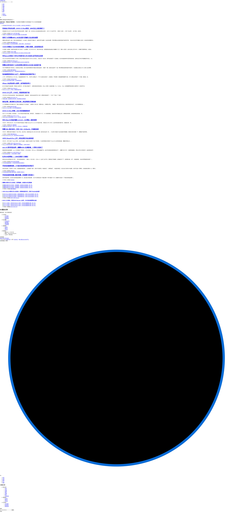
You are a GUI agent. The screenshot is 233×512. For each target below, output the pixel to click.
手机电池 (12, 79)
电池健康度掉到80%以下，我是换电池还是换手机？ (19, 74)
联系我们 (7, 217)
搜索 (3, 480)
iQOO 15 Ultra (16, 115)
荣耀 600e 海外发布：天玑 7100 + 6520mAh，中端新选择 (20, 129)
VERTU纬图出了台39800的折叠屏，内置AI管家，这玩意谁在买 (22, 46)
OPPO (11, 143)
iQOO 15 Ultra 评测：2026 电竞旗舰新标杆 (16, 111)
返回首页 (2, 23)
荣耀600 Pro (15, 42)
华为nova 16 (18, 152)
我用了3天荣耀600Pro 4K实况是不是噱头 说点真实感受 (20, 37)
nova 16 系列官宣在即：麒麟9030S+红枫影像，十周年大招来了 (22, 147)
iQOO (11, 33)
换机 (16, 106)
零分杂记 (7, 238)
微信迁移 (12, 106)
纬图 (15, 51)
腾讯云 (6, 228)
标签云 (3, 14)
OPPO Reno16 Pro (17, 143)
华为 (11, 60)
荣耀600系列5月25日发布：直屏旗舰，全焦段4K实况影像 (17, 182)
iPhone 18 (15, 88)
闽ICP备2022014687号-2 (24, 239)
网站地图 (7, 223)
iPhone (11, 88)
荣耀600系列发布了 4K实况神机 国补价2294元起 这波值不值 (21, 65)
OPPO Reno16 (16, 197)
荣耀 (11, 42)
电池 (16, 79)
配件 (3, 11)
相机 (3, 9)
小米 (14, 33)
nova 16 (12, 152)
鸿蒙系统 (15, 124)
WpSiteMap (7, 221)
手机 (3, 7)
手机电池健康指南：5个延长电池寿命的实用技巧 (18, 166)
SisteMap (6, 222)
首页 (3, 4)
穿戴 (3, 10)
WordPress (16, 239)
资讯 (3, 5)
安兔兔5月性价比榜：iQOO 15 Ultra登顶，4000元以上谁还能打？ (23, 28)
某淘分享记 (2, 238)
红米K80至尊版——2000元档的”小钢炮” (15, 156)
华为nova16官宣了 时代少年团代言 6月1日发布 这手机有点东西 (22, 56)
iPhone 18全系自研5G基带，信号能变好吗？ (16, 83)
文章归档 (4, 15)
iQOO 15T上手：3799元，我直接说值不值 (15, 92)
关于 (3, 481)
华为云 (6, 229)
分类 (3, 478)
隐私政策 (7, 218)
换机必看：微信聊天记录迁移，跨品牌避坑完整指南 (19, 101)
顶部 (3, 482)
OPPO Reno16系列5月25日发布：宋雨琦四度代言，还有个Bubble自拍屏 (20, 191)
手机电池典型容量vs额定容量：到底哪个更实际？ (18, 175)
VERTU (12, 51)
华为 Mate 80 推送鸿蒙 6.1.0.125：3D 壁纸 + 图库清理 (19, 120)
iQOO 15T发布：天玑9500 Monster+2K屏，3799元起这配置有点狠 (19, 200)
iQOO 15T (15, 97)
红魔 (18, 33)
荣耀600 (14, 70)
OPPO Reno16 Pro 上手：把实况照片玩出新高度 (18, 138)
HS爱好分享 (2, 0)
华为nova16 (15, 60)
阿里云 (6, 227)
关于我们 (7, 215)
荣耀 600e (15, 134)
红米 (11, 161)
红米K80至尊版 (16, 161)
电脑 (3, 6)
